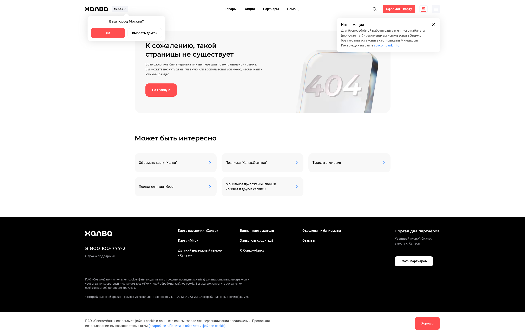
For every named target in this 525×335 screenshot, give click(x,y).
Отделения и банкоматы (321, 231)
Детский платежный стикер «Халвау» (200, 252)
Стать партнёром (413, 261)
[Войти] (423, 9)
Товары (231, 9)
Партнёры (271, 9)
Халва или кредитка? (256, 240)
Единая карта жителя (257, 231)
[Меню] (436, 9)
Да (108, 33)
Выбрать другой (144, 33)
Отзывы (308, 240)
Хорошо (427, 323)
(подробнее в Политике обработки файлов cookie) (187, 326)
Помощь (293, 9)
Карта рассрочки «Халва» (198, 231)
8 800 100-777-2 (105, 248)
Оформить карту (399, 9)
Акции (250, 9)
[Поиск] (374, 9)
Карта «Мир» (188, 240)
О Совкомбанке (252, 250)
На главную (161, 90)
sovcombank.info (386, 45)
